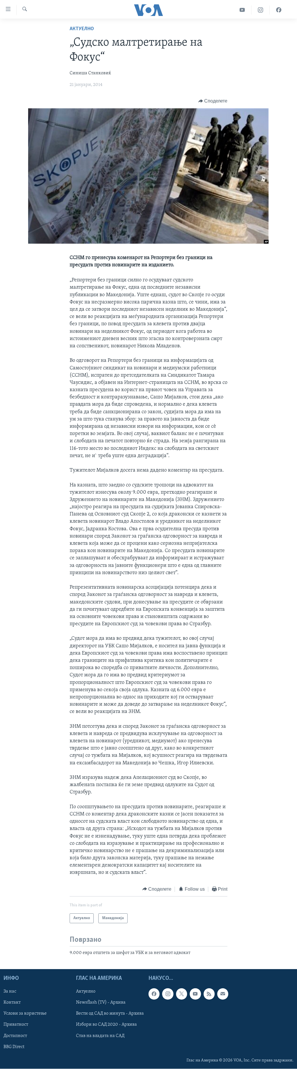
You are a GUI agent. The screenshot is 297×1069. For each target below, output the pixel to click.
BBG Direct (13, 1047)
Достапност (15, 1036)
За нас (9, 991)
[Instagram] (260, 10)
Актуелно (82, 29)
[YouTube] (242, 10)
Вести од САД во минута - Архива (110, 1013)
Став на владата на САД (100, 1036)
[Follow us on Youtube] (195, 994)
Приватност (15, 1025)
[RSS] (209, 994)
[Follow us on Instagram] (167, 994)
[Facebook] (279, 10)
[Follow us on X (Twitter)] (181, 994)
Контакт (12, 1002)
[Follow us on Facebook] (154, 994)
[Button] (213, 101)
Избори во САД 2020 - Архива (106, 1025)
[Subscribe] (222, 994)
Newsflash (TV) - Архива (101, 1002)
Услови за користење (25, 1013)
